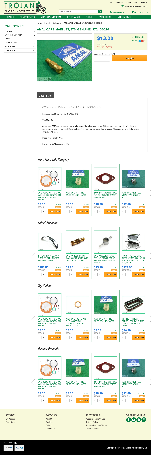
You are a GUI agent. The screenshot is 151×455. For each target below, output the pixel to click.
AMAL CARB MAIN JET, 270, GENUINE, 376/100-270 (83, 23)
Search (10, 17)
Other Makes (73, 17)
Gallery (49, 425)
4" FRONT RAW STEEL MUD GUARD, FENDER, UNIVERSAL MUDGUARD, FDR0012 (49, 258)
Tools (89, 17)
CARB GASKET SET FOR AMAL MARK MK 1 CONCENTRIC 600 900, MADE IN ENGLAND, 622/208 (49, 196)
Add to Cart (54, 211)
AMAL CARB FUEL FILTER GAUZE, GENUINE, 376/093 (76, 194)
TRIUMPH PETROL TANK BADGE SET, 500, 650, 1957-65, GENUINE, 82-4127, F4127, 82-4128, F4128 (133, 259)
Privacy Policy (92, 422)
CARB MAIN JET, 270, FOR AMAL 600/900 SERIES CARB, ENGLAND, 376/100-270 (77, 258)
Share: (135, 41)
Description (45, 95)
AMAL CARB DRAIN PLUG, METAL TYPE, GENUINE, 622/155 (131, 195)
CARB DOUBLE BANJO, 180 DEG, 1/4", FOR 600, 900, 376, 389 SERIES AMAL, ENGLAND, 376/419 (105, 259)
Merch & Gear (124, 17)
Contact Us (50, 428)
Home (39, 23)
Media (128, 2)
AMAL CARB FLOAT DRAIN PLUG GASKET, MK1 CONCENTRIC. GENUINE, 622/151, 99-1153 (76, 322)
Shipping (119, 2)
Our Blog (49, 422)
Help (111, 2)
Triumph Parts (27, 17)
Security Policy (92, 428)
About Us (144, 2)
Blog (135, 2)
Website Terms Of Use (95, 419)
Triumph (47, 23)
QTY (39, 211)
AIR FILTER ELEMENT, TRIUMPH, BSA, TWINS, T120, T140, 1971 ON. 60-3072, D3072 (133, 322)
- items (140, 12)
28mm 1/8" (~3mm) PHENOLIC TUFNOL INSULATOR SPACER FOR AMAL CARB (105, 195)
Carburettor (57, 23)
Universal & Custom (51, 17)
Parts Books (105, 17)
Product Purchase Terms (96, 425)
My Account (10, 419)
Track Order (10, 422)
